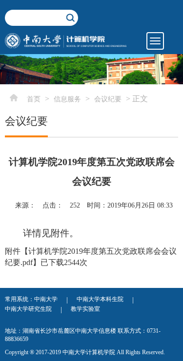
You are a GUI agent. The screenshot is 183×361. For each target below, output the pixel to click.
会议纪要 (108, 99)
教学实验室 (85, 308)
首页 (34, 99)
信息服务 (67, 99)
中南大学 (46, 299)
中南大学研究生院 (28, 308)
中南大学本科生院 (100, 299)
